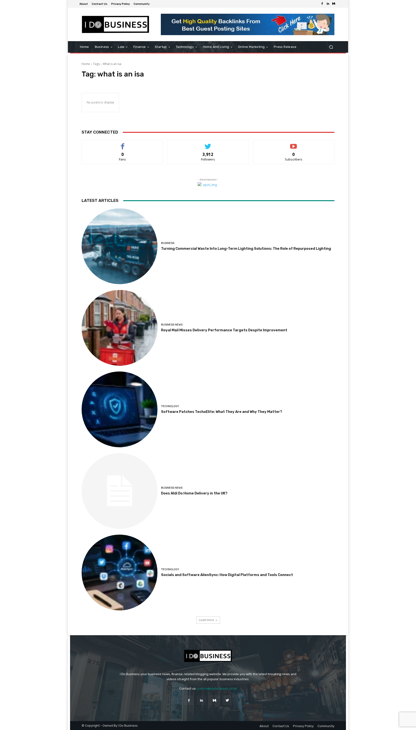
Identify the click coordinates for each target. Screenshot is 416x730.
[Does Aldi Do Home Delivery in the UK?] (119, 491)
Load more (206, 620)
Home (86, 64)
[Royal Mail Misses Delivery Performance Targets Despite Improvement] (119, 328)
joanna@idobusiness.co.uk (217, 688)
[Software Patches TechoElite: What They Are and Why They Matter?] (119, 409)
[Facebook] (322, 4)
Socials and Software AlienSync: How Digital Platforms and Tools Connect (227, 575)
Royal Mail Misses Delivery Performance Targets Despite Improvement (224, 330)
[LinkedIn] (328, 4)
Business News (171, 324)
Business (167, 243)
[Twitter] (227, 700)
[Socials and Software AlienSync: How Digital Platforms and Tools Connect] (119, 572)
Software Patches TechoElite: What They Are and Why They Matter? (221, 412)
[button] (331, 47)
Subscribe (293, 144)
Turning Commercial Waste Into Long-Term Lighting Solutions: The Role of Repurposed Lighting (246, 248)
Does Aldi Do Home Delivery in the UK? (194, 493)
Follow (208, 144)
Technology (170, 406)
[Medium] (334, 4)
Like (122, 144)
